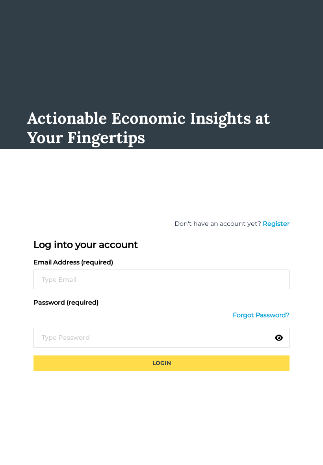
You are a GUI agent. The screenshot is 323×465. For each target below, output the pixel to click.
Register (276, 223)
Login (161, 362)
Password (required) (65, 302)
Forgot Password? (261, 315)
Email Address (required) (73, 262)
